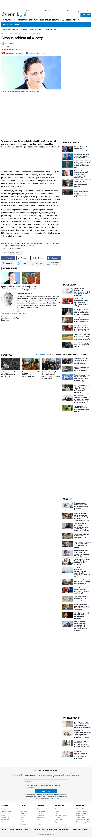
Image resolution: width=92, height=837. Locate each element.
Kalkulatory (80, 806)
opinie (24, 33)
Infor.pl (3, 809)
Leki (56, 813)
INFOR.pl (28, 11)
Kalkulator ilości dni (81, 811)
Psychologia (58, 819)
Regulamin (36, 829)
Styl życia (57, 822)
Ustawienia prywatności (80, 829)
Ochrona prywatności (49, 829)
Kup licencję (32, 245)
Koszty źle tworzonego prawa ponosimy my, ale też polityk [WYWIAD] (10, 319)
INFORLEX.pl (47, 11)
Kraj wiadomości (54, 355)
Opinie (17, 24)
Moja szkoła (40, 815)
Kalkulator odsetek (81, 817)
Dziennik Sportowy (50, 29)
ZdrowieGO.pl (66, 11)
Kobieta (39, 809)
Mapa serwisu (64, 829)
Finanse (57, 811)
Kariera (27, 829)
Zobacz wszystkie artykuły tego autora (13, 314)
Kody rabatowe (41, 811)
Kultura (39, 824)
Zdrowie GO (23, 29)
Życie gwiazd (40, 817)
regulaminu (47, 785)
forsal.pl (37, 11)
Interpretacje (5, 819)
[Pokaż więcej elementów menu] (89, 20)
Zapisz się (46, 791)
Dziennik (3, 33)
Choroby (57, 817)
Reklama (19, 829)
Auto (21, 809)
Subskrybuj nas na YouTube (14, 53)
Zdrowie (22, 819)
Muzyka (39, 822)
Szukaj (87, 15)
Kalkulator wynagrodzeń (83, 822)
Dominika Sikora (9, 43)
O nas (12, 829)
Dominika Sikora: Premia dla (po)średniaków (10, 287)
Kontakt (4, 829)
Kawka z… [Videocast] (35, 29)
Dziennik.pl (24, 806)
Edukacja (39, 813)
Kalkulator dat (80, 809)
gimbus (19, 253)
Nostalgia (15, 29)
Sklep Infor (4, 822)
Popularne (40, 355)
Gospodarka (23, 813)
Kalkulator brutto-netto (82, 819)
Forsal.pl (3, 815)
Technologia (23, 811)
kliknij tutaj (56, 798)
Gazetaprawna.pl (6, 811)
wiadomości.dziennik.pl (14, 33)
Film (38, 819)
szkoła (11, 253)
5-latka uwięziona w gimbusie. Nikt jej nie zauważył (29, 287)
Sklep (88, 11)
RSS (46, 831)
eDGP (3, 813)
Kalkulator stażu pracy (82, 813)
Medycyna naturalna (61, 815)
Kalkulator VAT (80, 815)
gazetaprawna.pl (79, 11)
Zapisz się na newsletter (37, 53)
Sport (22, 817)
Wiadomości (7, 24)
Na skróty (4, 806)
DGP (57, 11)
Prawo (57, 809)
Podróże (22, 822)
